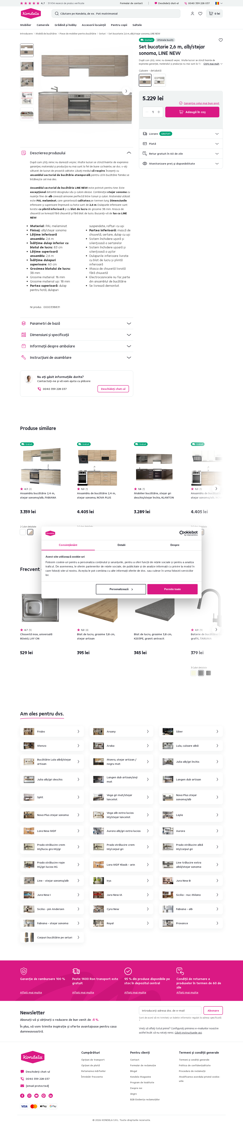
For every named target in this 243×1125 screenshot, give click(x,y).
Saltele (137, 25)
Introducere (26, 33)
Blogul (133, 1071)
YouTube (36, 1096)
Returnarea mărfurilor (93, 1071)
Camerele (43, 25)
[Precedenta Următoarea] (40, 467)
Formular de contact (131, 3)
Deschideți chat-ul (168, 3)
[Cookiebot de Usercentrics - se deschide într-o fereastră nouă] (182, 533)
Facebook (22, 1096)
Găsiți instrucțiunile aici (188, 1032)
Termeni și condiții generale (194, 1059)
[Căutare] (56, 13)
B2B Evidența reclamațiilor (145, 1099)
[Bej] (193, 673)
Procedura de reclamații (192, 1071)
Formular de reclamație (143, 1065)
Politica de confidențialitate (195, 1065)
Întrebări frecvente (92, 1076)
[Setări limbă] (219, 3)
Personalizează (119, 589)
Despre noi (136, 1088)
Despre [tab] (174, 544)
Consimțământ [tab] (68, 544)
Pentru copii (119, 25)
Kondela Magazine (140, 1076)
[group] (85, 91)
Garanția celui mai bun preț (201, 103)
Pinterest (43, 1096)
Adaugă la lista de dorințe (221, 40)
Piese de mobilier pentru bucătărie (78, 33)
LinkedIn (51, 1096)
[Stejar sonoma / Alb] (159, 80)
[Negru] (208, 673)
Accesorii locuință (94, 25)
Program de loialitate (142, 1082)
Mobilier (25, 25)
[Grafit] (201, 673)
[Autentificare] (192, 13)
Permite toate (172, 589)
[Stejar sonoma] (145, 80)
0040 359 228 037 (199, 3)
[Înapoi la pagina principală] (31, 13)
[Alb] (23, 532)
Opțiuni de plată (90, 1065)
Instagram (29, 1096)
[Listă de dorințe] (200, 13)
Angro (133, 1093)
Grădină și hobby (65, 25)
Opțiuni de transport (93, 1059)
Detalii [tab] (122, 544)
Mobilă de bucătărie (46, 33)
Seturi (102, 33)
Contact (134, 1059)
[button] (181, 134)
